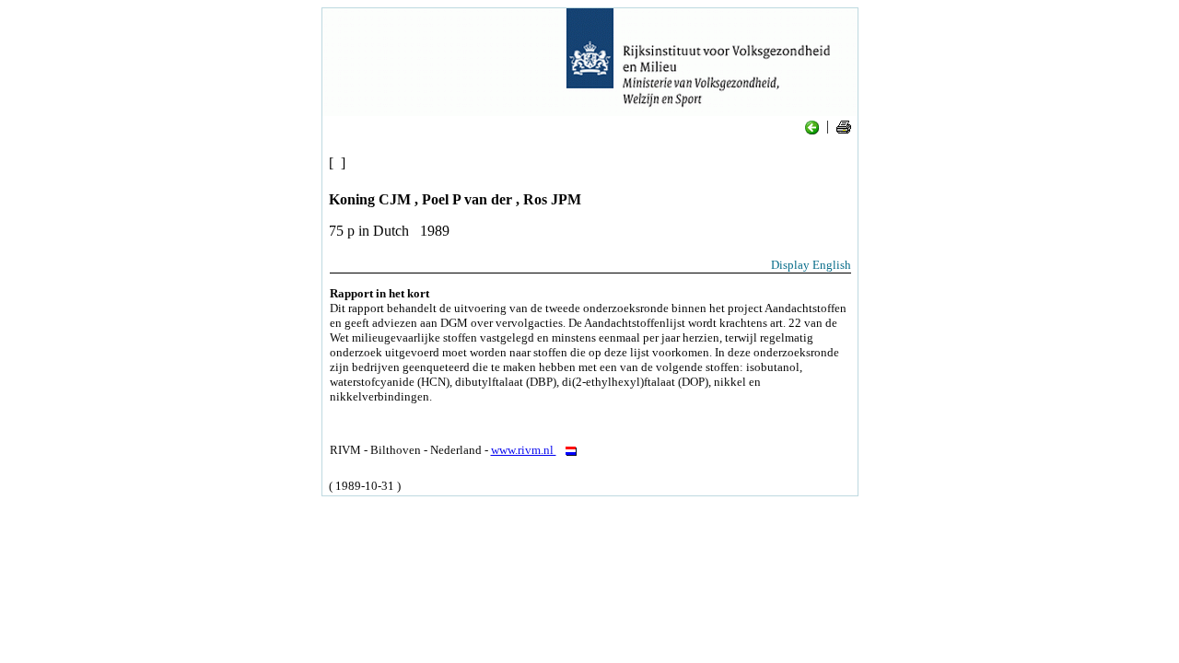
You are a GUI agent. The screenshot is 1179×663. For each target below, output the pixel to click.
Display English (811, 265)
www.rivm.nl (523, 450)
